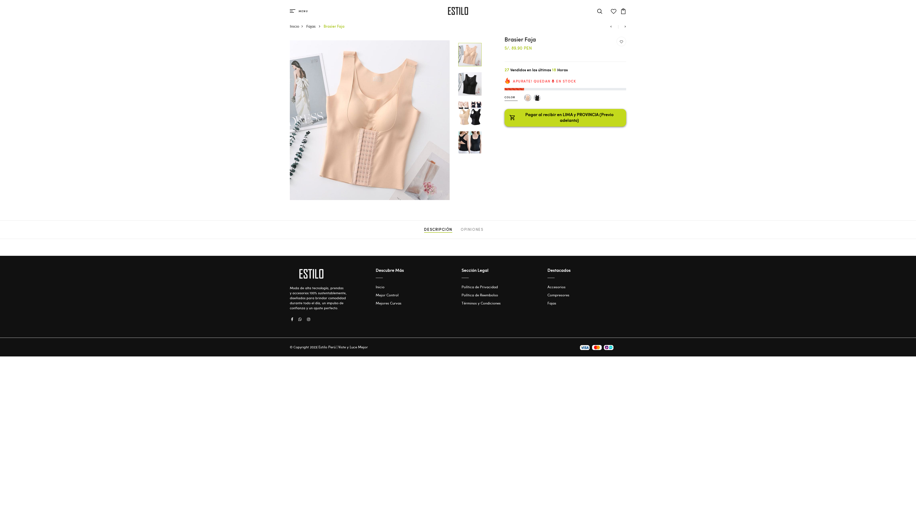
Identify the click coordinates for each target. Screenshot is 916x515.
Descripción (438, 230)
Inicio (294, 26)
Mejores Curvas (388, 303)
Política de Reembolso (480, 295)
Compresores (558, 295)
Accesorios (556, 286)
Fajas (311, 26)
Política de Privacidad (480, 286)
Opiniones (472, 230)
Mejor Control (387, 295)
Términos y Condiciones (481, 303)
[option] (370, 120)
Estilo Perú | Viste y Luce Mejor (343, 347)
